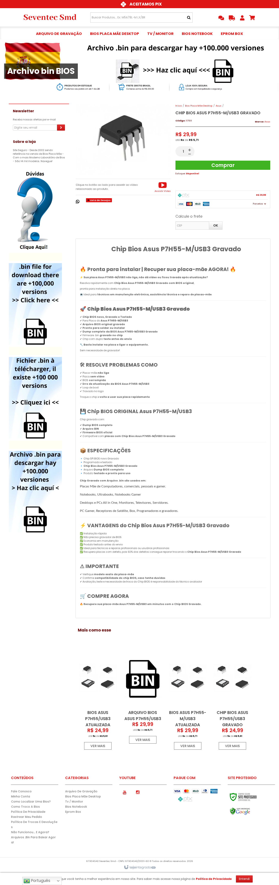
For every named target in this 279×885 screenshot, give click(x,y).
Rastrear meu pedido (26, 817)
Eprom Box (73, 812)
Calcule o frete (188, 216)
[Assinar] (61, 128)
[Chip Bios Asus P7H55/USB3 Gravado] (232, 700)
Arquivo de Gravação (81, 791)
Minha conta (20, 796)
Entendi (244, 879)
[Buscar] (189, 17)
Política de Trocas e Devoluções (34, 824)
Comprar (222, 165)
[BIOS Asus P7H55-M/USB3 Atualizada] (188, 700)
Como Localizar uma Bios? (31, 801)
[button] (163, 187)
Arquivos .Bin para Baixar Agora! (33, 839)
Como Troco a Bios (25, 807)
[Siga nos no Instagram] (138, 792)
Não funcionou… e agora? (30, 832)
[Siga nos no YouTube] (124, 792)
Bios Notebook (76, 807)
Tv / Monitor (74, 801)
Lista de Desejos (99, 200)
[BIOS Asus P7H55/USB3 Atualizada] (98, 700)
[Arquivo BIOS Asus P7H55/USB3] (143, 697)
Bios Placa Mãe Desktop (198, 105)
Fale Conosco (21, 791)
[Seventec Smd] (50, 17)
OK (215, 225)
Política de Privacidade (28, 812)
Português (40, 880)
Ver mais (97, 746)
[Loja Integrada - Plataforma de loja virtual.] (139, 867)
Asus (218, 105)
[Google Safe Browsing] (249, 811)
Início (178, 105)
